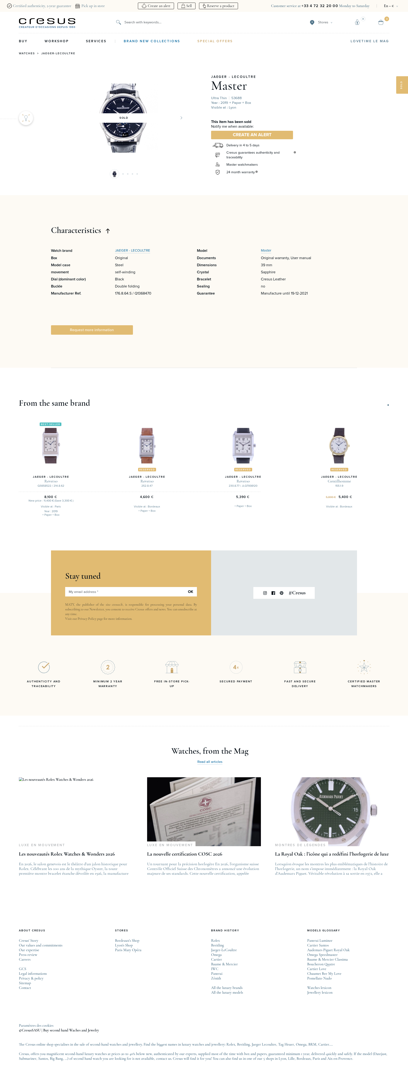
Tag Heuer (286, 1044)
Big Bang (56, 1058)
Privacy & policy (31, 978)
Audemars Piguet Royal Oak (328, 950)
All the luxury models (227, 992)
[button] (114, 174)
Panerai (216, 973)
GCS (22, 969)
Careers (24, 959)
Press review (28, 954)
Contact (25, 987)
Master (229, 85)
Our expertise (29, 950)
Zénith (216, 978)
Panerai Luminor (319, 940)
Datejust (380, 1054)
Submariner (27, 1058)
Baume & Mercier (224, 964)
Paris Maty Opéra (128, 950)
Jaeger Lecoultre (264, 1044)
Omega (216, 954)
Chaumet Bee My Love (324, 973)
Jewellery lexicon (319, 992)
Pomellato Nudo (319, 978)
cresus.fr (117, 605)
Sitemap (25, 983)
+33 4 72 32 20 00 (320, 6)
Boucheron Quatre (321, 964)
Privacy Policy (87, 619)
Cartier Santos (318, 945)
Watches (27, 53)
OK (190, 592)
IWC (214, 969)
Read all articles (209, 762)
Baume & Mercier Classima (327, 959)
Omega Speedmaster (322, 954)
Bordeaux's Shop (127, 940)
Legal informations (33, 973)
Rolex (215, 940)
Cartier (216, 959)
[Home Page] (47, 23)
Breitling (217, 945)
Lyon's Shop (124, 945)
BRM (312, 1044)
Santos (43, 1058)
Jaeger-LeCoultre (58, 53)
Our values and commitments (40, 945)
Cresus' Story (28, 940)
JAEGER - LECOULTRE (233, 77)
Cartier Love (316, 969)
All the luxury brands (226, 987)
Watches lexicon (319, 987)
